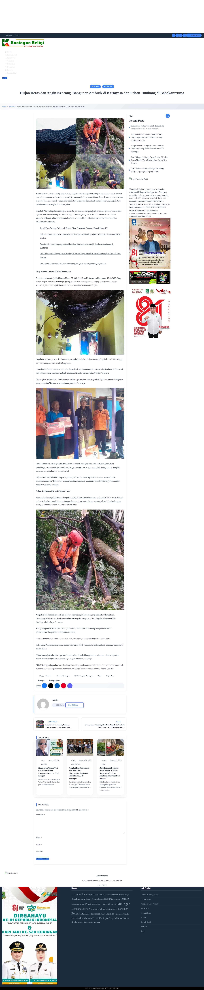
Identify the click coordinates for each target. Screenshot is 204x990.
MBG (86, 909)
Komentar (40, 815)
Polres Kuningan (100, 918)
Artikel (81, 894)
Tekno (80, 922)
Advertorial (74, 895)
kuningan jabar (54, 680)
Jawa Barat (11, 58)
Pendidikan (95, 913)
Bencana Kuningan (63, 676)
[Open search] (184, 35)
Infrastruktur (11, 73)
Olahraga (10, 61)
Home (4, 106)
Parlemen (123, 908)
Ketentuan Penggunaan (149, 895)
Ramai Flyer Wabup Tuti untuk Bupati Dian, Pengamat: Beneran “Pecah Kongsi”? (74, 228)
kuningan (41, 680)
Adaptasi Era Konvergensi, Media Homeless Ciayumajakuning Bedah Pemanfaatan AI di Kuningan (79, 773)
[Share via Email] (69, 685)
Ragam (112, 918)
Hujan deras (110, 676)
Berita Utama (104, 895)
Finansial (95, 899)
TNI (84, 922)
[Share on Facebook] (44, 685)
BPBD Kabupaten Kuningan (83, 676)
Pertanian (110, 914)
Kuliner (113, 904)
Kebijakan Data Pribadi (149, 904)
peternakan (118, 914)
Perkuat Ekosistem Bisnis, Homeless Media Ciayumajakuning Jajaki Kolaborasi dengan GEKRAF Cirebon (147, 137)
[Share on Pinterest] (63, 685)
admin (55, 700)
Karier (143, 931)
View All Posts (73, 705)
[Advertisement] (71, 16)
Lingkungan (77, 908)
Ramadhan (11, 64)
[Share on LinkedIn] (57, 685)
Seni (128, 918)
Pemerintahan (80, 913)
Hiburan (101, 899)
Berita (96, 895)
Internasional (12, 55)
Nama (39, 838)
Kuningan (108, 86)
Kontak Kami (146, 922)
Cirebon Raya (75, 764)
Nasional (93, 909)
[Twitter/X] (177, 35)
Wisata (97, 922)
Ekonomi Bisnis (83, 899)
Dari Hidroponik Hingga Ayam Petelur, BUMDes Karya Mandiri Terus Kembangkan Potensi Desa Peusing (110, 773)
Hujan (100, 676)
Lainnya (10, 70)
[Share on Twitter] (50, 685)
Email (39, 845)
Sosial (74, 922)
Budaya (113, 895)
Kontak (143, 917)
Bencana (95, 86)
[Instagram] (181, 35)
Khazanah (11, 67)
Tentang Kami (146, 899)
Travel (88, 922)
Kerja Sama (145, 908)
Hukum (108, 898)
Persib (103, 914)
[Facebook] (173, 35)
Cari (131, 116)
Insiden (125, 898)
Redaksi (144, 927)
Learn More (102, 885)
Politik (9, 52)
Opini (115, 909)
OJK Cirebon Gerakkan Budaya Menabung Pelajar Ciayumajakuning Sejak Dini (73, 263)
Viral (92, 922)
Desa (103, 764)
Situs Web (39, 852)
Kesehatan (95, 904)
